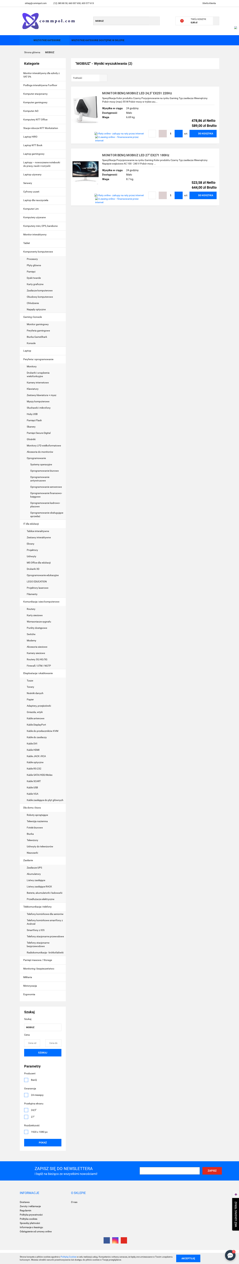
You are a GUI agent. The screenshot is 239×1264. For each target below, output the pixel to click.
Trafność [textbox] (77, 78)
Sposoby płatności (30, 1223)
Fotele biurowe (35, 827)
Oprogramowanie (36, 458)
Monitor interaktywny (35, 234)
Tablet (26, 243)
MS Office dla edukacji (39, 562)
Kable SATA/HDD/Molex (39, 774)
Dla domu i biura (32, 807)
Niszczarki (32, 852)
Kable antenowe (35, 718)
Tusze (30, 680)
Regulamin (25, 1210)
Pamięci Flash (34, 420)
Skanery (31, 426)
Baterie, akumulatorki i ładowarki (45, 892)
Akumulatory (34, 874)
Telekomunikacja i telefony (37, 906)
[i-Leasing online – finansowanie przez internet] (120, 138)
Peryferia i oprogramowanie (38, 359)
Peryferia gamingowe (38, 330)
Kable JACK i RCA (36, 756)
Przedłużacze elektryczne (40, 899)
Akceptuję (188, 1258)
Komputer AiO (30, 111)
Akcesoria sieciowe (37, 646)
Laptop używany (32, 174)
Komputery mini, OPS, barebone (40, 226)
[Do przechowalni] (152, 133)
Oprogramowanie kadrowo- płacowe (45, 505)
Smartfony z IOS (35, 930)
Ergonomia (29, 994)
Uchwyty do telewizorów (40, 846)
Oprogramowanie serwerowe (46, 486)
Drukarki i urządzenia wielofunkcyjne (38, 374)
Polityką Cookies (68, 1257)
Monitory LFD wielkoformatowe (44, 445)
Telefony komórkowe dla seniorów (45, 914)
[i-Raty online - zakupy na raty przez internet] (119, 133)
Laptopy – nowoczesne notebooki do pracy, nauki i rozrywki (41, 164)
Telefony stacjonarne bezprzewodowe (38, 944)
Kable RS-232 (34, 768)
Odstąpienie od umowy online (36, 1231)
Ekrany (30, 543)
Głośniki (31, 439)
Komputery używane (34, 217)
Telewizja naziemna (37, 821)
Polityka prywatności (31, 1214)
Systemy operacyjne (41, 464)
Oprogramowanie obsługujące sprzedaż (46, 514)
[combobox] (89, 78)
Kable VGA (32, 793)
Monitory (32, 366)
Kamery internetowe (38, 382)
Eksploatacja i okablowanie (38, 673)
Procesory (32, 259)
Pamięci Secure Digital (39, 433)
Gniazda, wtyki (35, 712)
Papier (30, 699)
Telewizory (32, 840)
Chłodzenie (33, 303)
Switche (31, 634)
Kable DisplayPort (36, 724)
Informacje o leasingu (31, 1227)
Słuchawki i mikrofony (39, 407)
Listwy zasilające (36, 880)
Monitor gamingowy (38, 324)
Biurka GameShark (37, 336)
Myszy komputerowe (38, 401)
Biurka (30, 833)
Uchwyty (31, 556)
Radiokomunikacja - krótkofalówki (45, 952)
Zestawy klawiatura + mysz (41, 395)
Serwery (27, 183)
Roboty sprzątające (37, 815)
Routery (31, 609)
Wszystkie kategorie (47, 40)
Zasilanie (28, 860)
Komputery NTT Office (35, 119)
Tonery (31, 686)
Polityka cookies (28, 1218)
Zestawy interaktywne (39, 537)
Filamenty (32, 594)
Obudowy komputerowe (40, 296)
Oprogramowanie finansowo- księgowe (46, 495)
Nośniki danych (35, 693)
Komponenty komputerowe (38, 251)
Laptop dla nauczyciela (35, 200)
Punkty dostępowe (37, 627)
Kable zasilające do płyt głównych (45, 800)
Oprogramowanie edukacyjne (43, 575)
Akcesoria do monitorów (40, 451)
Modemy (31, 640)
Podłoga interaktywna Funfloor (40, 85)
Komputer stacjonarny (35, 93)
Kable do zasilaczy (37, 737)
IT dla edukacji (31, 523)
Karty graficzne (35, 284)
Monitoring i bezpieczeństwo (39, 968)
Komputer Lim (31, 208)
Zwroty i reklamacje (30, 1206)
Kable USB (32, 787)
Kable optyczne (35, 762)
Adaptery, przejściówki (39, 705)
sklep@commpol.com (36, 3)
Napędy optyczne (36, 309)
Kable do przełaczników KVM (42, 731)
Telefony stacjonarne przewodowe (45, 936)
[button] (29, 1193)
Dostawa (25, 1202)
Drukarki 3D (33, 569)
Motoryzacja (30, 985)
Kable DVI (32, 743)
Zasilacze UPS (34, 867)
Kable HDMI (33, 749)
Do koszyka (205, 133)
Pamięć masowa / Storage (37, 960)
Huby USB (32, 414)
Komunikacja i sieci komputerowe (41, 601)
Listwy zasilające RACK (39, 886)
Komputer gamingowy (35, 102)
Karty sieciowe (35, 615)
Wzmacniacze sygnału (39, 621)
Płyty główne (34, 265)
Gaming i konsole (32, 317)
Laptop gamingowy (33, 153)
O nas (74, 1202)
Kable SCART (34, 781)
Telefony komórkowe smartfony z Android (45, 922)
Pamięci (31, 271)
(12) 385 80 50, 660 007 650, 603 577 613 (73, 3)
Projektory (32, 550)
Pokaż (43, 1142)
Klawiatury (32, 388)
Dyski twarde (34, 277)
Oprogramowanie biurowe (44, 470)
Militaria (28, 977)
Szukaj (42, 1052)
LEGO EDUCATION (37, 581)
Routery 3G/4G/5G (37, 659)
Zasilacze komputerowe (39, 290)
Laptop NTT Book (32, 145)
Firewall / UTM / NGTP (39, 665)
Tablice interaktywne (38, 531)
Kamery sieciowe (36, 653)
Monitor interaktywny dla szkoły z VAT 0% (41, 75)
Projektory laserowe (37, 587)
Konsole (31, 343)
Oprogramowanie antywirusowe (39, 479)
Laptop (27, 350)
